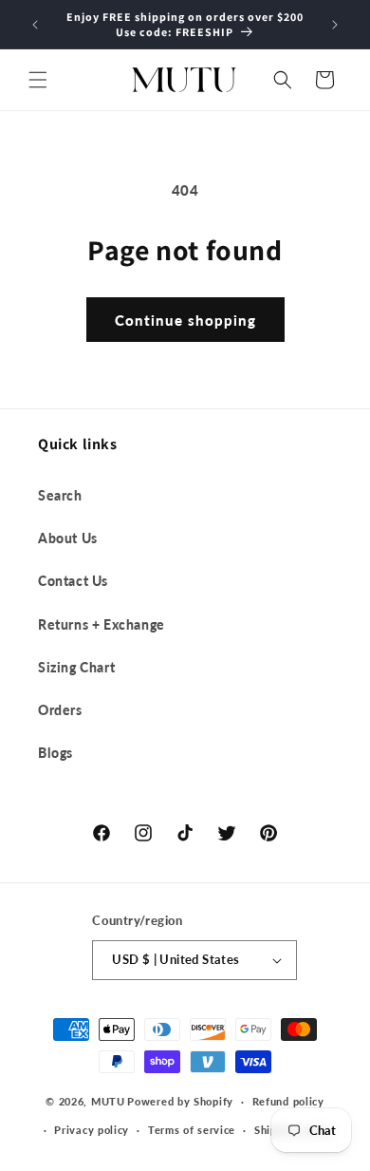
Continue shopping (185, 320)
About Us (68, 538)
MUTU (108, 1101)
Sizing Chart (76, 667)
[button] (38, 80)
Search (60, 495)
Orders (60, 710)
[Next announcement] (335, 25)
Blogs (55, 753)
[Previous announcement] (35, 25)
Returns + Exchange (101, 624)
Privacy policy (91, 1130)
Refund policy (288, 1101)
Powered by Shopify (180, 1101)
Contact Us (73, 581)
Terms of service (191, 1130)
